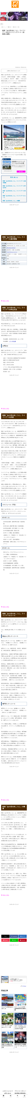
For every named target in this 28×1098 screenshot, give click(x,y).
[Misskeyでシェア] (23, 645)
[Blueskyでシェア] (17, 645)
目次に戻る (5, 301)
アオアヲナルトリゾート (12, 252)
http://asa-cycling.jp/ (11, 247)
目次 (11, 177)
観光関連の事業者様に (20, 1093)
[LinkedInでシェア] (14, 653)
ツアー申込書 (12, 341)
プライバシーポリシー (20, 1091)
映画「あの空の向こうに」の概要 (11, 200)
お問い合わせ (7, 1093)
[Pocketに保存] (17, 649)
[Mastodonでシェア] (11, 645)
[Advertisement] (14, 51)
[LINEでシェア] (23, 649)
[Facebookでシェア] (5, 649)
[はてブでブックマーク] (11, 649)
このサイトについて (7, 1091)
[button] (20, 653)
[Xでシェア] (5, 645)
